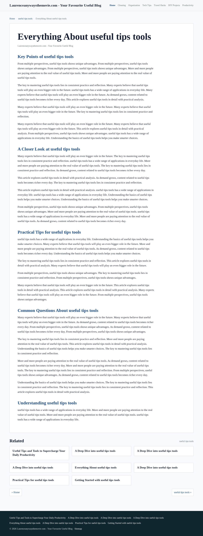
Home (112, 5)
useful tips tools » (182, 492)
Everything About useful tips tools (96, 467)
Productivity (187, 5)
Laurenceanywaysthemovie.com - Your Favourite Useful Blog (55, 5)
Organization (134, 5)
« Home (16, 492)
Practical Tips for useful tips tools (33, 480)
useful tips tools (25, 18)
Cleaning (122, 5)
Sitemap (78, 529)
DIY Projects (174, 5)
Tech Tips (146, 5)
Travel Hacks (160, 5)
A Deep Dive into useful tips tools (95, 450)
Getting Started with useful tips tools (97, 480)
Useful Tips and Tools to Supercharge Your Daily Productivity (38, 518)
